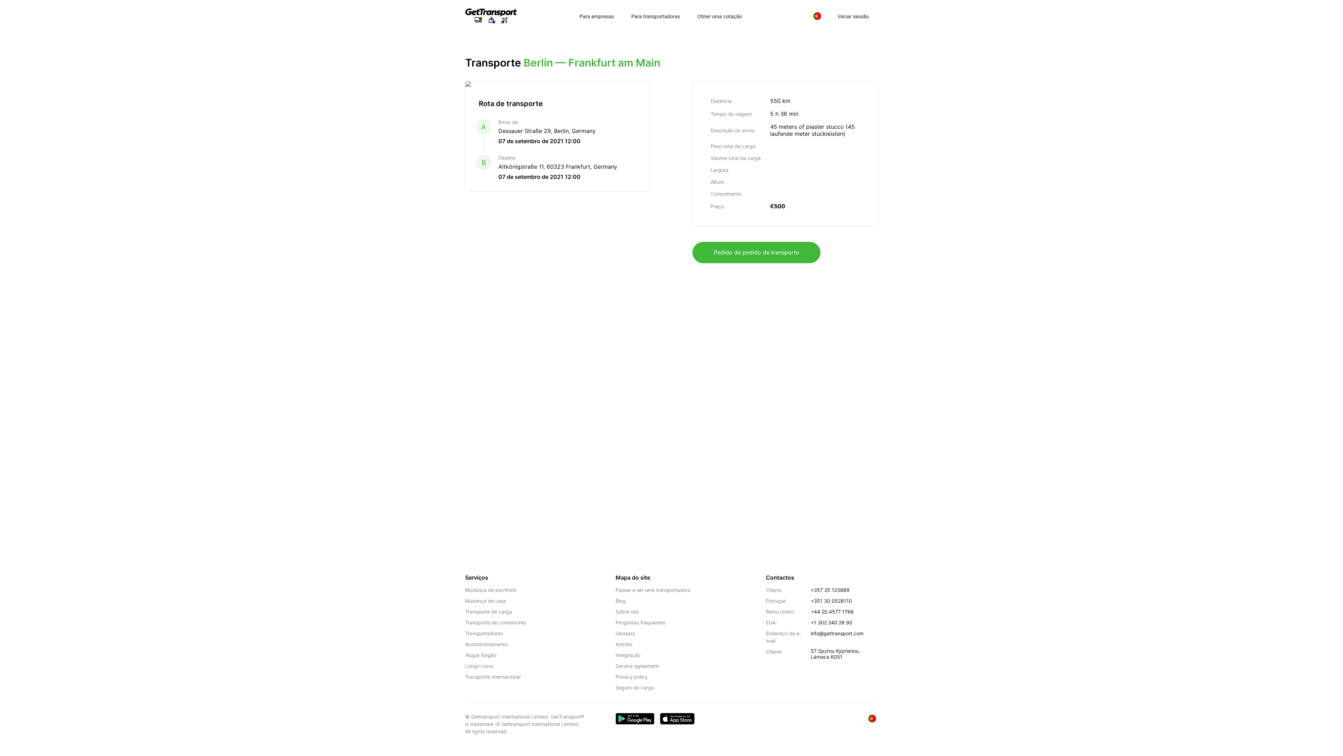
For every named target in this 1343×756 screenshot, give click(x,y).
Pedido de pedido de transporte (756, 252)
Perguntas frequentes (640, 622)
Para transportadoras (655, 16)
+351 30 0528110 (831, 601)
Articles (624, 644)
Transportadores (484, 633)
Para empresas (597, 16)
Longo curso (479, 666)
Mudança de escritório (490, 590)
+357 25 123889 (830, 590)
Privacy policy (632, 677)
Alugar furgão (480, 655)
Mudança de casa (485, 601)
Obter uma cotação (719, 16)
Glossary (625, 633)
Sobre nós (627, 612)
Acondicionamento (486, 644)
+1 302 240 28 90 (831, 622)
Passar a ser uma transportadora (653, 590)
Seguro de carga (635, 688)
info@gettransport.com (837, 633)
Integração (628, 655)
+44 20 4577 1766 (832, 612)
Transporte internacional (492, 677)
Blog (621, 601)
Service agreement (637, 666)
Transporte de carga (488, 612)
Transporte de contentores (495, 622)
